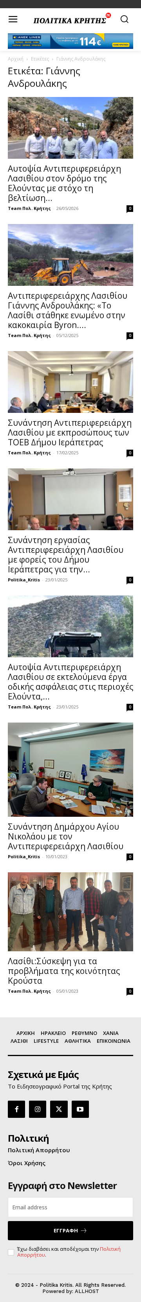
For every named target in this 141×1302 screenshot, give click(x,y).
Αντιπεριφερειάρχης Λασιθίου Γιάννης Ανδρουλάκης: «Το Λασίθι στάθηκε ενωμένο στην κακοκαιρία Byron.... (67, 310)
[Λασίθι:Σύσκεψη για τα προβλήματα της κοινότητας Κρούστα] (70, 911)
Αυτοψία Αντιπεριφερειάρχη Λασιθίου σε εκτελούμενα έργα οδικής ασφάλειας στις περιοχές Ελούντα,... (70, 682)
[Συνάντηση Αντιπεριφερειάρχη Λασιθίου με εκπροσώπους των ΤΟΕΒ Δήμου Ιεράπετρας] (70, 382)
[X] (58, 1109)
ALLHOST (87, 1291)
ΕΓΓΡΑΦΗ (66, 1230)
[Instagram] (37, 1109)
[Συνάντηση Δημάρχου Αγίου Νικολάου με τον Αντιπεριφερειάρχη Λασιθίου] (70, 770)
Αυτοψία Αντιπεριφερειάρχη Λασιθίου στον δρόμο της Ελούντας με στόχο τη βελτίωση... (64, 183)
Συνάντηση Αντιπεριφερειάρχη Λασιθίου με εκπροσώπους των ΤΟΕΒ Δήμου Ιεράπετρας (70, 432)
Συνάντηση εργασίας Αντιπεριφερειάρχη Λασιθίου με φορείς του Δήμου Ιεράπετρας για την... (65, 554)
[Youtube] (80, 1109)
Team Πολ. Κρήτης (29, 208)
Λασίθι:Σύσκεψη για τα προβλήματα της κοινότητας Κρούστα (64, 971)
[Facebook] (16, 1109)
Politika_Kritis (24, 580)
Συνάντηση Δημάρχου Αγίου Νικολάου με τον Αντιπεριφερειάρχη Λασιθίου (65, 836)
